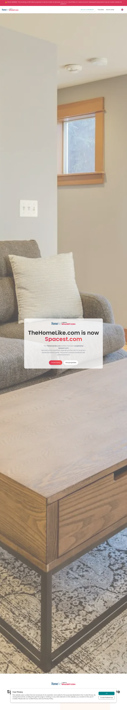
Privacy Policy (48, 699)
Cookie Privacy (88, 695)
